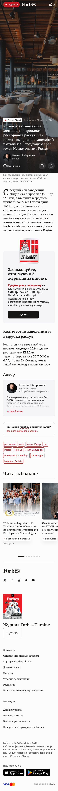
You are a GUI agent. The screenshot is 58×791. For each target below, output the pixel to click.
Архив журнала (12, 709)
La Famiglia (37, 455)
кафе (21, 444)
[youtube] (33, 580)
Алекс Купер (34, 444)
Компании (29, 120)
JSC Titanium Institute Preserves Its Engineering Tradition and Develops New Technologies (20, 528)
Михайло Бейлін (13, 461)
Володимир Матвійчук (16, 455)
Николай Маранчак (24, 155)
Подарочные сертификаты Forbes (23, 727)
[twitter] (4, 580)
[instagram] (19, 580)
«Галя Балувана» (34, 450)
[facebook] (11, 580)
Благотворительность (16, 721)
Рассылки (9, 684)
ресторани (10, 444)
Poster (7, 450)
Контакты (9, 650)
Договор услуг (11, 667)
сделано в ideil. (44, 784)
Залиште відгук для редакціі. (22, 431)
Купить (12, 633)
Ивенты (8, 673)
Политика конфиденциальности (23, 690)
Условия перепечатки (16, 679)
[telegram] (26, 580)
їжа (45, 444)
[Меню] (52, 4)
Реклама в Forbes (13, 715)
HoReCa (18, 450)
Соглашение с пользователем (21, 655)
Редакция (9, 701)
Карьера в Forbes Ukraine (17, 661)
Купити (23, 314)
